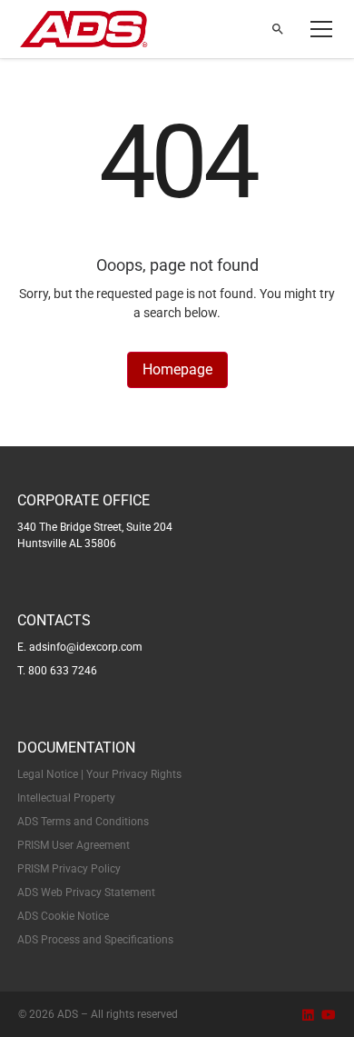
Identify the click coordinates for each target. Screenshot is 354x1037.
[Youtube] (328, 1015)
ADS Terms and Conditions (83, 821)
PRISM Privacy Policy (69, 869)
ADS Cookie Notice (63, 916)
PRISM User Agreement (73, 845)
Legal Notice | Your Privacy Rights (99, 774)
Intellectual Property (66, 798)
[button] (318, 29)
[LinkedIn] (308, 1015)
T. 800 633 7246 (57, 670)
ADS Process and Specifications (95, 939)
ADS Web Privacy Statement (86, 892)
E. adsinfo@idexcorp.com (80, 647)
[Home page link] (83, 29)
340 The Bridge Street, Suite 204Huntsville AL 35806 (94, 535)
